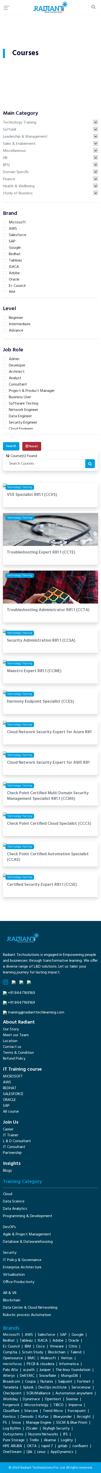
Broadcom (11, 1382)
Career (8, 1129)
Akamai (50, 1440)
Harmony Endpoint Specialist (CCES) (40, 702)
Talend (75, 1352)
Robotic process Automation (27, 1315)
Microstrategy (36, 1405)
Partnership (12, 1153)
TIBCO (58, 1405)
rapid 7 (47, 1446)
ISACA (43, 1340)
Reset (33, 446)
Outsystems (13, 1434)
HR (5, 158)
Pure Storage (14, 1440)
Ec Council (11, 1346)
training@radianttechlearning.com (36, 1012)
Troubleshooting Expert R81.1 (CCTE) (41, 552)
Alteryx (9, 1376)
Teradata (10, 1387)
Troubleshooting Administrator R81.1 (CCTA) (48, 610)
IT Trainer (10, 1135)
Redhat (9, 1340)
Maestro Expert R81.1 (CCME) (34, 671)
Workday (10, 1399)
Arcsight (84, 1417)
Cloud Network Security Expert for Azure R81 (49, 732)
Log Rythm (12, 1428)
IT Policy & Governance (22, 1260)
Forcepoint (77, 1411)
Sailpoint (65, 1382)
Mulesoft (48, 1358)
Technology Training (19, 122)
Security (9, 1253)
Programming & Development (27, 1216)
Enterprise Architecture (22, 1267)
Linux (41, 1452)
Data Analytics (15, 1209)
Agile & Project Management (27, 1234)
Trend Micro (53, 1411)
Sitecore (31, 1411)
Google (78, 1335)
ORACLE (9, 1100)
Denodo (27, 1417)
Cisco (40, 1346)
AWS (7, 1082)
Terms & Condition (18, 1053)
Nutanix (46, 1382)
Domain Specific (16, 172)
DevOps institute (52, 1387)
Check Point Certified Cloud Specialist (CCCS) (49, 824)
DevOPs (9, 1227)
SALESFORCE (13, 1094)
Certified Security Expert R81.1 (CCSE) (42, 885)
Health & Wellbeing (19, 186)
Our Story (11, 1029)
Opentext (53, 1399)
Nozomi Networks (43, 1434)
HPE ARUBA (12, 1446)
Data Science (14, 1201)
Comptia (10, 1352)
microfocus (12, 1364)
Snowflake (47, 1376)
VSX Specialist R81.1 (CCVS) (32, 495)
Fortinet (83, 1382)
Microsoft (11, 1335)
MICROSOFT (13, 1076)
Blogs (7, 1171)
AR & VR (9, 1293)
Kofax (43, 1417)
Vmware (57, 1346)
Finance (9, 179)
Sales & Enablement (19, 144)
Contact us (12, 1047)
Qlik (29, 1452)
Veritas (67, 1358)
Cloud (7, 1194)
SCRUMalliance (38, 1393)
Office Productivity (18, 1282)
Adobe (57, 1340)
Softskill (9, 130)
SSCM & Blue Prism (71, 1423)
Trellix (34, 1440)
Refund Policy (14, 1058)
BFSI (6, 165)
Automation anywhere (74, 1393)
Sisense (72, 1399)
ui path (29, 1370)
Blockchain (11, 1300)
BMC (32, 1358)
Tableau (26, 1340)
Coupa (30, 1382)
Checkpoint (12, 1393)
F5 (5, 1423)
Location (10, 1041)
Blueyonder (62, 1417)
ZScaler (32, 1428)
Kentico (9, 1417)
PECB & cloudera (40, 1364)
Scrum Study (32, 1352)
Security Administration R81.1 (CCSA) (41, 641)
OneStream (12, 1452)
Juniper (45, 1370)
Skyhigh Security (56, 1428)
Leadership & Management (25, 137)
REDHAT (9, 1088)
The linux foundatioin (73, 1370)
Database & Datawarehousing (28, 1242)
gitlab (62, 1446)
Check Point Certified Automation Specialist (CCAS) (48, 857)
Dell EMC (27, 1376)
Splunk (28, 1387)
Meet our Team (16, 1035)
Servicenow (81, 1387)
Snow (16, 1423)
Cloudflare (11, 1411)
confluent (80, 1446)
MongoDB (69, 1376)
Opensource (13, 1358)
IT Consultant (14, 1147)
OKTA (32, 1446)
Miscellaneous (14, 151)
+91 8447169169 (21, 993)
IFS (65, 1434)
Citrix (73, 1346)
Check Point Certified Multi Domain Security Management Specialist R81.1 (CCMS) (48, 796)
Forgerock (11, 1405)
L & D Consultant (17, 1141)
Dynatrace (31, 1399)
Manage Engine (38, 1423)
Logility (67, 1440)
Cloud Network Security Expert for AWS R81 (48, 763)
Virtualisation (14, 1275)
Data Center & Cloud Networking (30, 1308)
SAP (6, 1106)
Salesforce (46, 1335)
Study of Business (18, 193)
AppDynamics (61, 1452)
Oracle (73, 1340)
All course (11, 1111)
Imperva (75, 1405)
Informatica (69, 1364)
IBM (28, 1346)
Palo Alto (10, 1370)
